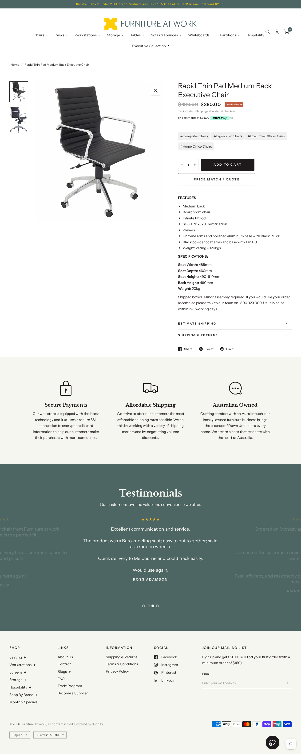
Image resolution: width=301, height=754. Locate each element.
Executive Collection (149, 46)
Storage (113, 35)
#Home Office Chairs (196, 146)
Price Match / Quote (217, 179)
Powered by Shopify (88, 724)
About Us (65, 657)
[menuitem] (40, 35)
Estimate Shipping (197, 323)
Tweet (209, 349)
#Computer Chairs (194, 136)
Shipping (201, 111)
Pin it (229, 349)
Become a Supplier (73, 693)
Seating (15, 657)
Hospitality (18, 687)
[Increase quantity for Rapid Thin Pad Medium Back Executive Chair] (194, 165)
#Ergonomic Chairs (228, 136)
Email (206, 674)
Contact (64, 664)
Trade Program (70, 686)
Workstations (20, 664)
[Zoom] (155, 91)
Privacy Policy (117, 671)
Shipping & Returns (198, 335)
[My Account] (276, 32)
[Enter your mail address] (287, 683)
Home (15, 64)
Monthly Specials (23, 702)
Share (188, 349)
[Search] (267, 32)
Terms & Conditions (122, 664)
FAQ (61, 679)
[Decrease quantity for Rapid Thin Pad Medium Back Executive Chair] (181, 165)
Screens (15, 672)
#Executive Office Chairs (266, 136)
